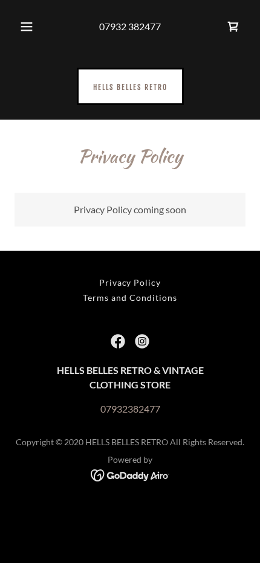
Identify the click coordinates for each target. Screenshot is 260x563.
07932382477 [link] (130, 408)
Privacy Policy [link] (130, 282)
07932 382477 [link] (130, 26)
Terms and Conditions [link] (130, 297)
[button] (27, 26)
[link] (130, 86)
